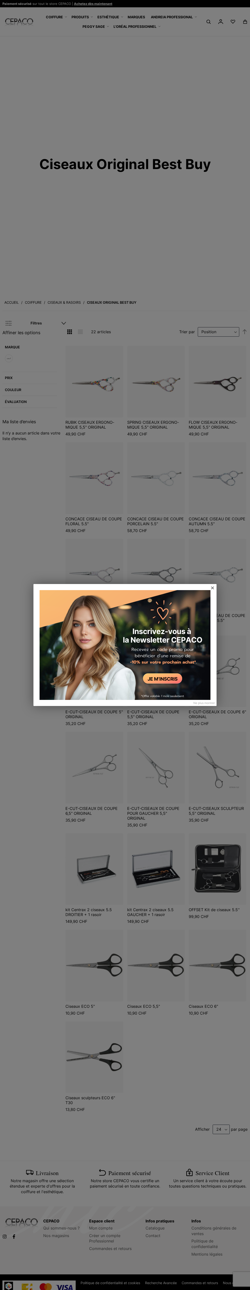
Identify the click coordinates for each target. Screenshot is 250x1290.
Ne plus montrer (204, 703)
